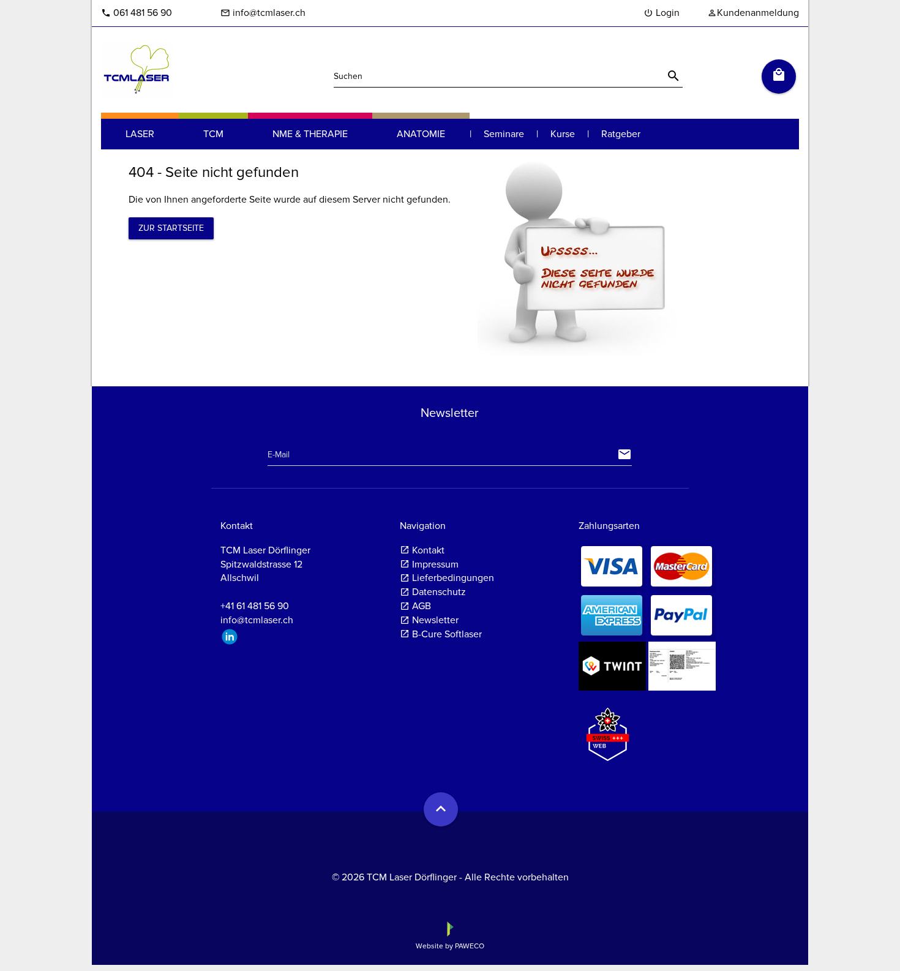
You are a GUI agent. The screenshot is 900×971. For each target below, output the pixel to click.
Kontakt (428, 550)
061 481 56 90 (136, 13)
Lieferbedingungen (453, 578)
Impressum (435, 564)
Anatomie (421, 134)
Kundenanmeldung (753, 13)
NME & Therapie (310, 134)
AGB (421, 606)
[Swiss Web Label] (608, 729)
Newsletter (435, 620)
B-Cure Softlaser (447, 634)
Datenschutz (439, 592)
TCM (213, 134)
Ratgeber (620, 134)
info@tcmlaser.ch (263, 13)
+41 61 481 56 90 (254, 606)
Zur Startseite (171, 228)
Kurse (562, 134)
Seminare (504, 134)
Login (661, 13)
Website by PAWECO (450, 946)
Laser (140, 134)
